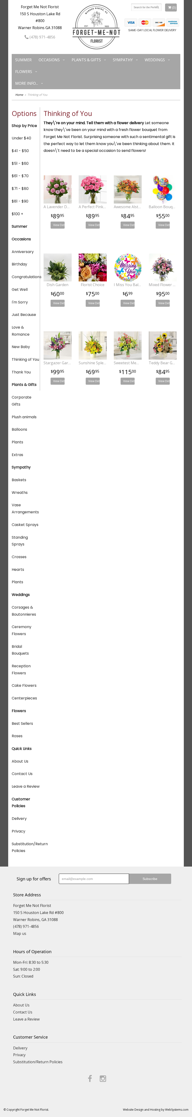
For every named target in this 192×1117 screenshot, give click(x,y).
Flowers (23, 71)
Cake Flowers (24, 685)
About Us (20, 761)
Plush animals (24, 417)
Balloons (19, 429)
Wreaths (20, 492)
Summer (23, 59)
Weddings (155, 59)
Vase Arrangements (25, 508)
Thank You (21, 372)
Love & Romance (21, 331)
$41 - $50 (20, 151)
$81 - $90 (20, 201)
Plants (17, 442)
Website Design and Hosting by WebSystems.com (155, 1110)
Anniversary (23, 251)
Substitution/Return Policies (26, 847)
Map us (19, 933)
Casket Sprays (25, 524)
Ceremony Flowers (21, 630)
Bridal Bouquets (20, 650)
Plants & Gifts (86, 59)
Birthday (19, 264)
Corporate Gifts (21, 401)
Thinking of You (25, 359)
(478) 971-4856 (42, 37)
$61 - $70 (20, 176)
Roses (17, 736)
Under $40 (21, 138)
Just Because (24, 314)
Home (19, 95)
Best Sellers (22, 723)
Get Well (20, 289)
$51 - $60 (20, 163)
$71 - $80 (20, 188)
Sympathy (123, 59)
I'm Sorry (20, 302)
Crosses (19, 557)
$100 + (17, 214)
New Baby (21, 346)
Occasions (49, 59)
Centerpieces (24, 698)
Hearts (18, 569)
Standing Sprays (20, 541)
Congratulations (26, 277)
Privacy (18, 831)
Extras (17, 454)
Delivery (19, 818)
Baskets (19, 480)
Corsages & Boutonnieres (24, 611)
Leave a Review (26, 786)
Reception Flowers (21, 669)
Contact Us (22, 773)
